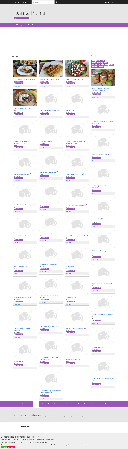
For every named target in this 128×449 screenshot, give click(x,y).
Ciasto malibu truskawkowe (48, 203)
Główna (18, 25)
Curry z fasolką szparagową (48, 172)
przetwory (94, 66)
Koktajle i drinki (103, 64)
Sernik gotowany (71, 297)
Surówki (111, 64)
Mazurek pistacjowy (19, 266)
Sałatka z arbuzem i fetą (73, 79)
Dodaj (20, 83)
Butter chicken (18, 236)
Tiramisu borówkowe (46, 141)
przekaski (101, 66)
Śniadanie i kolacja (97, 62)
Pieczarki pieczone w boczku (74, 328)
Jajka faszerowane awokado (48, 264)
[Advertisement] (64, 40)
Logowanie (110, 2)
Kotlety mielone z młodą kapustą (76, 205)
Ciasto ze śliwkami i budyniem (23, 79)
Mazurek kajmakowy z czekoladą (75, 236)
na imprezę (94, 64)
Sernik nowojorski (71, 359)
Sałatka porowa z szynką (47, 295)
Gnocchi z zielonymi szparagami (23, 205)
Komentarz (25, 426)
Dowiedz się (63, 444)
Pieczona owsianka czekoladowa (23, 108)
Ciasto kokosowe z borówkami (49, 110)
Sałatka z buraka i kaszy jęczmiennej (103, 251)
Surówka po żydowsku (46, 234)
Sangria (68, 110)
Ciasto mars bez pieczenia (47, 326)
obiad (93, 60)
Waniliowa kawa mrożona (99, 154)
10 (91, 404)
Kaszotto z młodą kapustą (21, 174)
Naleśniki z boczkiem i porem (48, 79)
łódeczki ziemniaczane (20, 297)
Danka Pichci (32, 25)
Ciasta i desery (100, 60)
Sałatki (105, 62)
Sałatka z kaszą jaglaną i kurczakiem (102, 314)
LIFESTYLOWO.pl (21, 2)
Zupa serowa (96, 347)
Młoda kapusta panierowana (74, 174)
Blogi (24, 25)
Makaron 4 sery (18, 361)
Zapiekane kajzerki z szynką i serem (103, 378)
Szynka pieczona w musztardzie (101, 283)
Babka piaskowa (71, 266)
